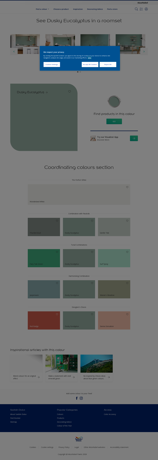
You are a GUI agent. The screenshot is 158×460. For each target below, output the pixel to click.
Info (89, 58)
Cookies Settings (52, 64)
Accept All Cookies (90, 64)
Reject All (107, 64)
